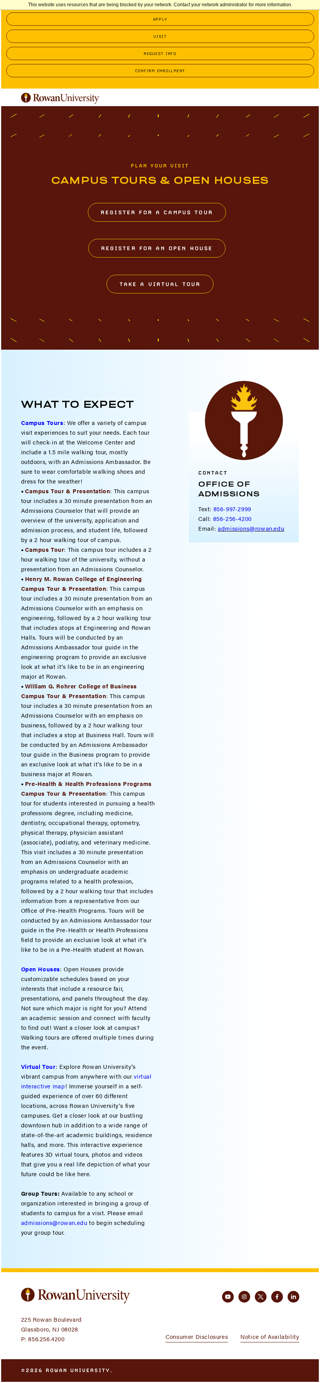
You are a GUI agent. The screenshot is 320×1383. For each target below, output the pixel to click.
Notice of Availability (269, 1336)
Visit (160, 36)
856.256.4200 (46, 1339)
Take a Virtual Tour (160, 284)
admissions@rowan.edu (54, 1222)
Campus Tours (42, 422)
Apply (160, 19)
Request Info (160, 53)
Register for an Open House (157, 248)
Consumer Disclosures (196, 1336)
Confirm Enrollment (160, 70)
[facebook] (277, 1297)
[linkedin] (293, 1297)
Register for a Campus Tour (157, 212)
